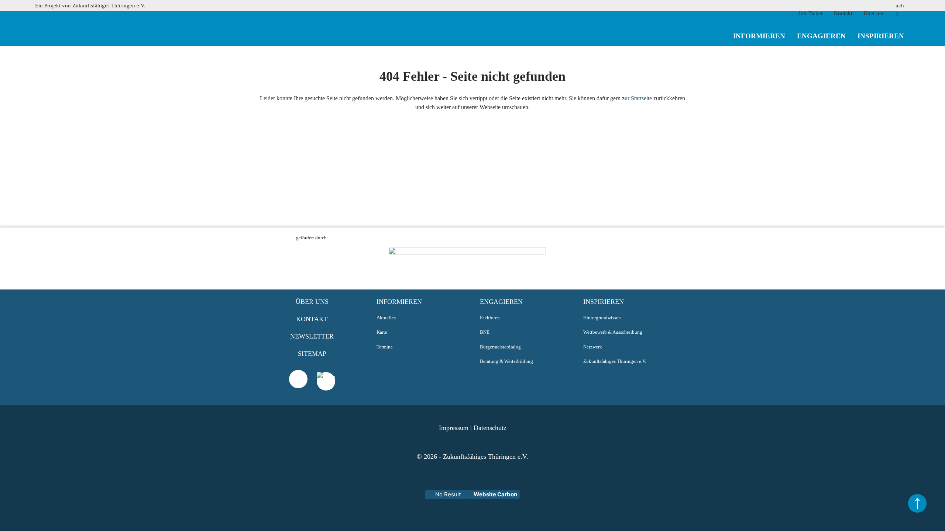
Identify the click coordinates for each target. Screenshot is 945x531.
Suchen (874, 53)
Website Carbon (495, 494)
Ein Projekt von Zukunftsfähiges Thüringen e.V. (90, 5)
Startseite (641, 98)
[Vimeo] (298, 379)
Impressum (453, 427)
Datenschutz (490, 427)
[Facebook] (326, 390)
